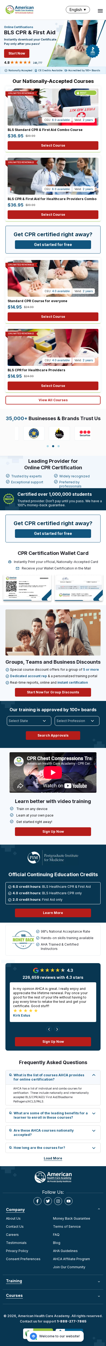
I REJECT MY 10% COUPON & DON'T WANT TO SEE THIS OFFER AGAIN (53, 750)
